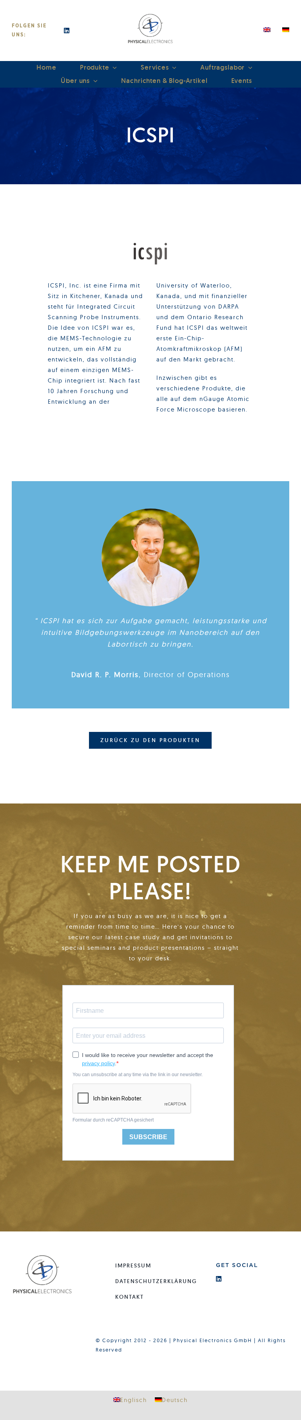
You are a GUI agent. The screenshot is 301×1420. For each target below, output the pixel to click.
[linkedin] (67, 30)
